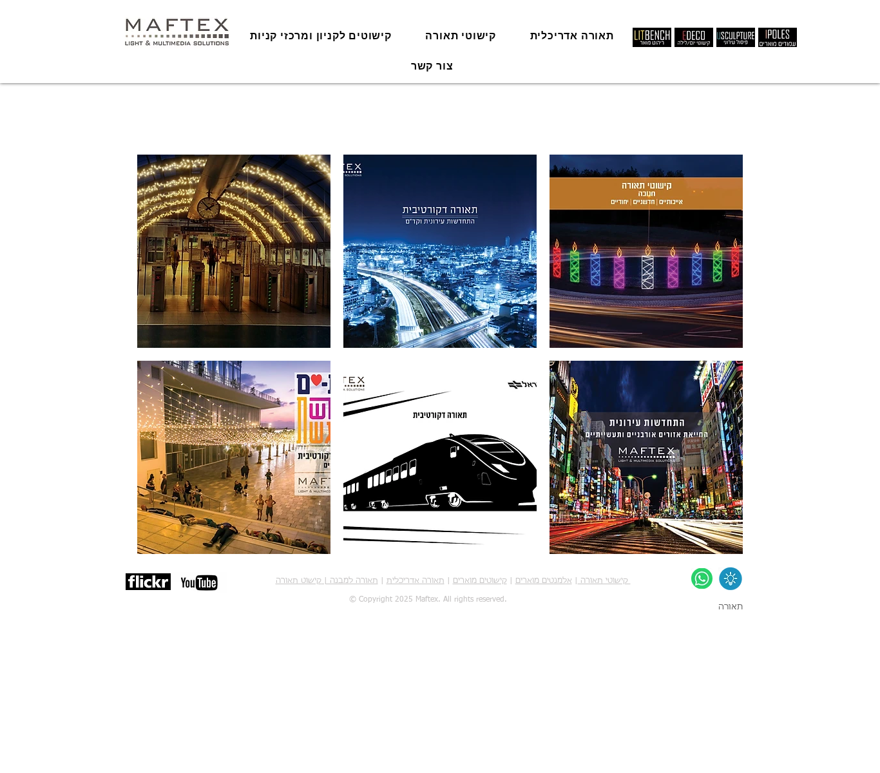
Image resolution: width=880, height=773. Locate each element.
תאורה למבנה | (349, 581)
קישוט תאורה (298, 581)
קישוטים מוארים (480, 581)
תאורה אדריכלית (416, 581)
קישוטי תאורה (604, 581)
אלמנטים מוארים (543, 581)
